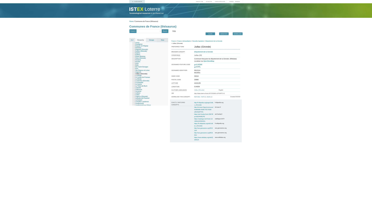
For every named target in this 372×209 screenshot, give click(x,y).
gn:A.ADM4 (198, 64)
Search (165, 31)
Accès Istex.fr (138, 1)
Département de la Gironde (213, 41)
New (162, 40)
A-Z (132, 40)
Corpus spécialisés (220, 1)
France (173, 41)
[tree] (148, 73)
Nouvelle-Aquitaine (198, 41)
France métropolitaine (184, 41)
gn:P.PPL (197, 67)
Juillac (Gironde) (199, 90)
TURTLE (203, 97)
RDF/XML (197, 97)
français (237, 1)
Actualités (209, 1)
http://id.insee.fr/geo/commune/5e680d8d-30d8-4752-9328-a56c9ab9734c (203, 109)
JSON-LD (209, 97)
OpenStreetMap (208, 61)
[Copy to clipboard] (213, 46)
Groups (151, 40)
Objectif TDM (199, 1)
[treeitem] (138, 42)
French (132, 31)
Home (131, 21)
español (231, 1)
